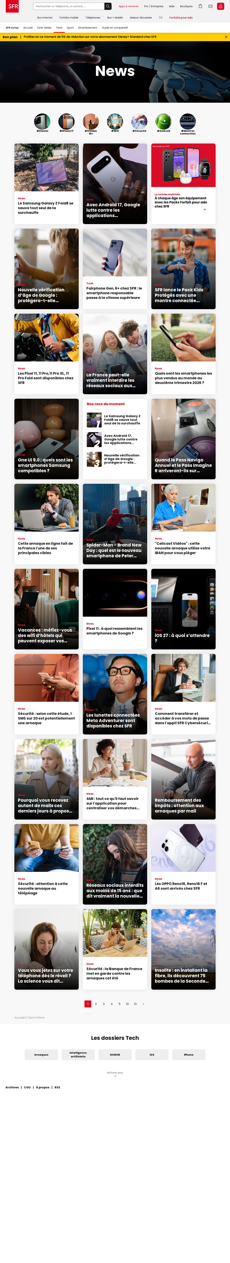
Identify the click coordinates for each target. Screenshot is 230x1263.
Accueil (28, 27)
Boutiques (186, 6)
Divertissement (87, 27)
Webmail (211, 6)
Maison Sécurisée (141, 17)
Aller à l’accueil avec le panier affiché (201, 6)
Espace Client (221, 6)
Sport (70, 27)
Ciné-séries (44, 27)
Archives (12, 1087)
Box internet (44, 17)
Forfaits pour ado (181, 17)
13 (135, 1004)
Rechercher (108, 6)
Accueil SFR (12, 6)
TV (160, 17)
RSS (57, 1087)
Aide (171, 6)
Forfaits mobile (69, 17)
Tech (59, 27)
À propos (42, 1087)
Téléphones (93, 17)
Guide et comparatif (115, 27)
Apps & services (129, 6)
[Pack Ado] (183, 184)
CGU (27, 1087)
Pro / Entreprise (153, 6)
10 (127, 1004)
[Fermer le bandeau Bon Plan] (226, 37)
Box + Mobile (115, 17)
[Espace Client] (220, 6)
